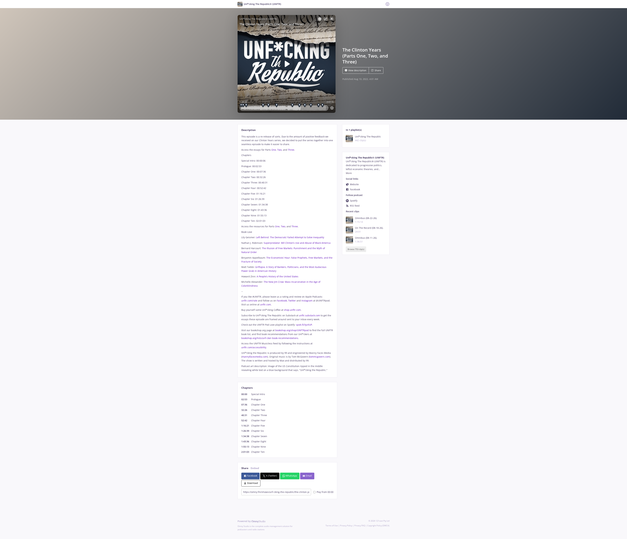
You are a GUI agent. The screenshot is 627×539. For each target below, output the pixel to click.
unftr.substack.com (309, 315)
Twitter (292, 300)
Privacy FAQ (359, 525)
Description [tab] (248, 130)
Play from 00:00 (325, 492)
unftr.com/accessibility (253, 347)
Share (378, 70)
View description (357, 70)
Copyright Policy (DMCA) (378, 525)
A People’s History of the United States (277, 276)
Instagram (307, 300)
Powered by (244, 521)
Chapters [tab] (247, 387)
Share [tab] (244, 468)
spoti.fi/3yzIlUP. (304, 324)
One (273, 149)
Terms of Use (332, 525)
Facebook (282, 300)
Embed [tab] (255, 468)
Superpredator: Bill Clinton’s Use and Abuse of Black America (297, 242)
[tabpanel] (287, 253)
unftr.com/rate (249, 300)
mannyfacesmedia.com (254, 356)
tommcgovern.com (319, 356)
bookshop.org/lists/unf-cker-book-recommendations (269, 338)
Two (279, 149)
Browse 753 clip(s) (356, 249)
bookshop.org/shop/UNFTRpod (292, 330)
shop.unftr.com (292, 309)
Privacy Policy (346, 525)
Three (291, 149)
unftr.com (265, 304)
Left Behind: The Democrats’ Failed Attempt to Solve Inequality (290, 237)
